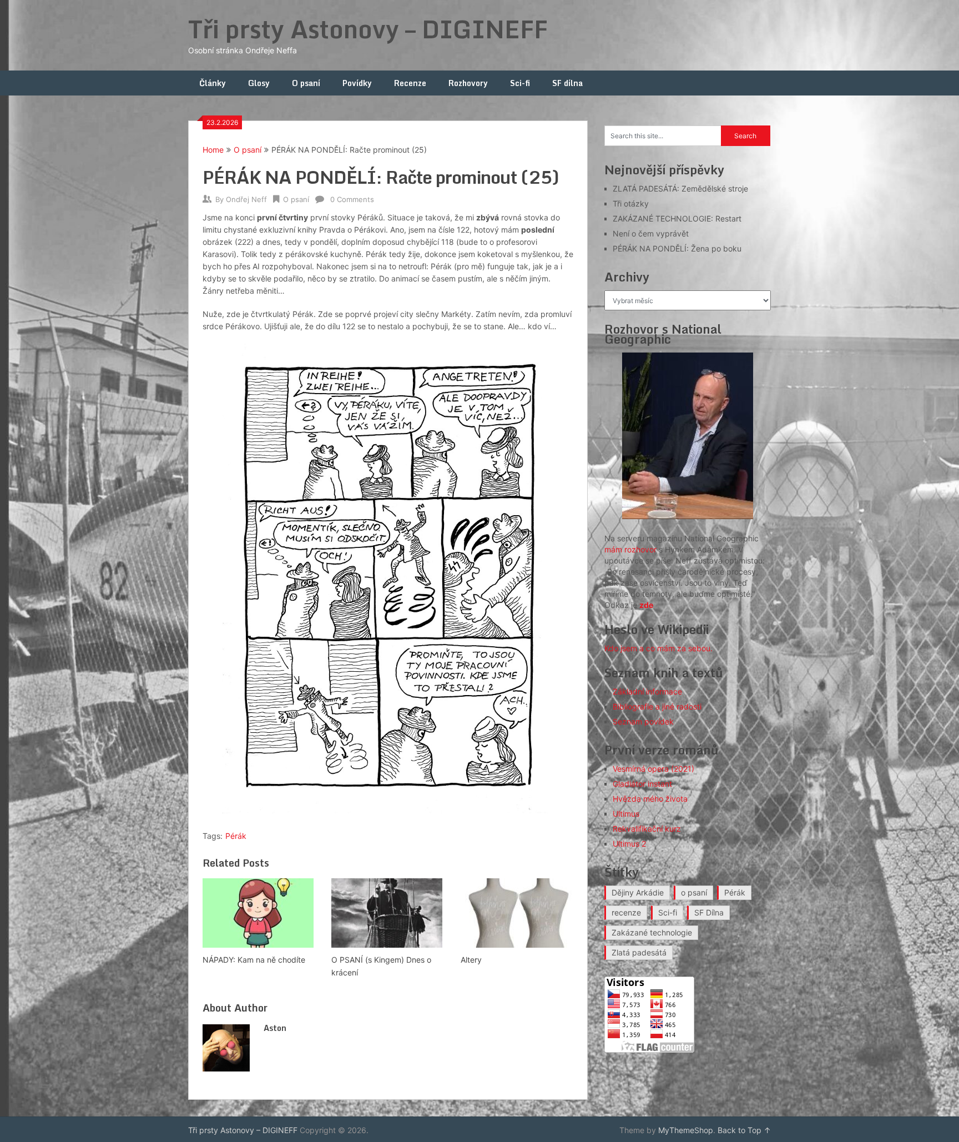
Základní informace (647, 691)
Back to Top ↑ (744, 1130)
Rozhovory (468, 83)
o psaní (694, 892)
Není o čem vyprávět (651, 233)
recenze (626, 912)
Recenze (410, 83)
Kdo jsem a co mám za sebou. (658, 648)
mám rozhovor (630, 549)
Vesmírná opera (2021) (653, 768)
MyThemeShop (685, 1130)
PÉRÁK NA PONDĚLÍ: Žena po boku (677, 248)
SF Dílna (709, 912)
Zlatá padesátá (639, 952)
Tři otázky (631, 203)
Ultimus (626, 813)
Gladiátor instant (642, 783)
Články (212, 83)
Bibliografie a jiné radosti (657, 706)
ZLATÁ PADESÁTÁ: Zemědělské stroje (680, 188)
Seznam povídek (643, 721)
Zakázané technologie (652, 932)
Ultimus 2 (629, 843)
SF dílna (567, 83)
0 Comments (352, 199)
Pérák (235, 836)
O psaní (306, 83)
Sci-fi (520, 83)
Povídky (357, 83)
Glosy (259, 83)
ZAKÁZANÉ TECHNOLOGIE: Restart (677, 218)
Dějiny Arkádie (638, 892)
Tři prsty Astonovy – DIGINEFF (368, 29)
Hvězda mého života (650, 798)
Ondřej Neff (246, 199)
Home (213, 149)
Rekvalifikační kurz (647, 828)
